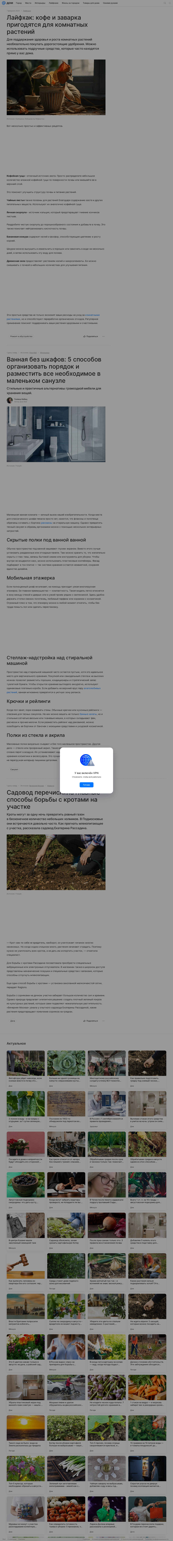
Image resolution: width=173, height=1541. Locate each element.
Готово (86, 785)
